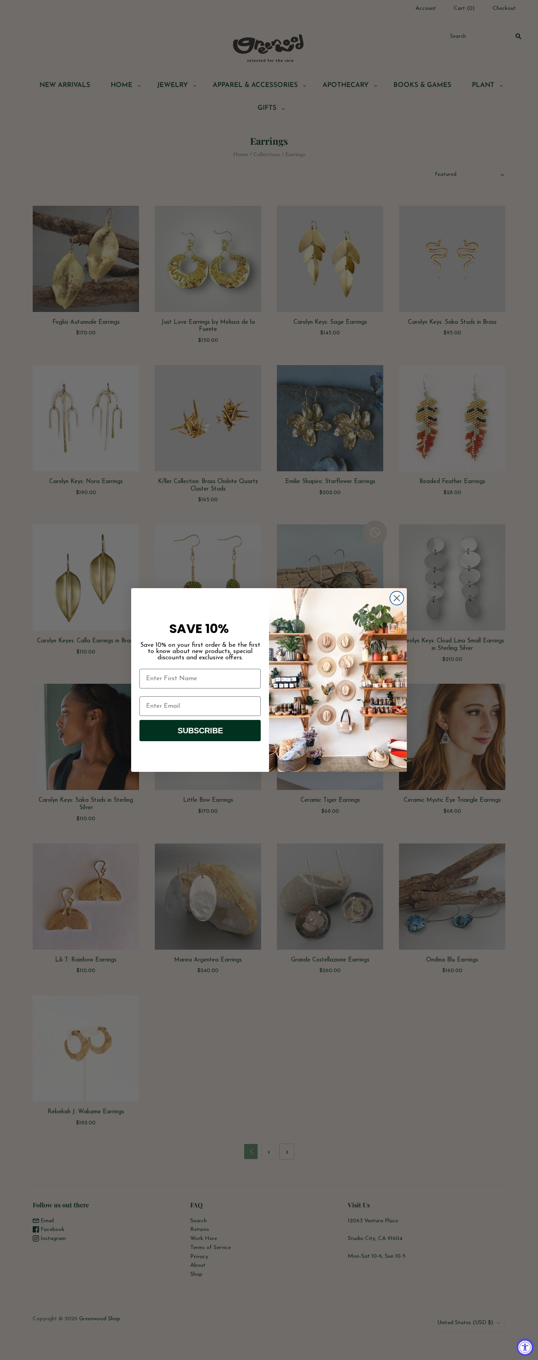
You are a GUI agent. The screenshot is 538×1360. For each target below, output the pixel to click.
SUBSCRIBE (200, 730)
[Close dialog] (397, 598)
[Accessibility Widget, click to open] (525, 1347)
